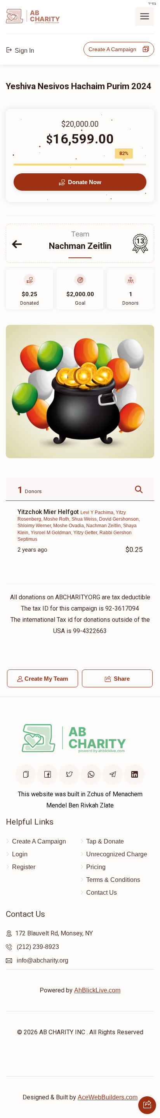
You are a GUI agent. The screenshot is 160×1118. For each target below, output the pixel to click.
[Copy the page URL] (26, 774)
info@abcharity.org (42, 960)
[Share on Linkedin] (134, 774)
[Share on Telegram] (113, 774)
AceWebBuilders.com (107, 1097)
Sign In (23, 50)
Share (121, 678)
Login (20, 854)
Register (23, 867)
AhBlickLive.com (97, 990)
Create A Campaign (115, 49)
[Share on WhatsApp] (91, 774)
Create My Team (46, 678)
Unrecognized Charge (116, 854)
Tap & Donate (105, 841)
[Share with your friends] (147, 1105)
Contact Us (101, 892)
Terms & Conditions (113, 879)
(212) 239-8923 (38, 947)
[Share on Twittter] (69, 774)
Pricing (96, 867)
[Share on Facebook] (47, 774)
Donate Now (83, 182)
